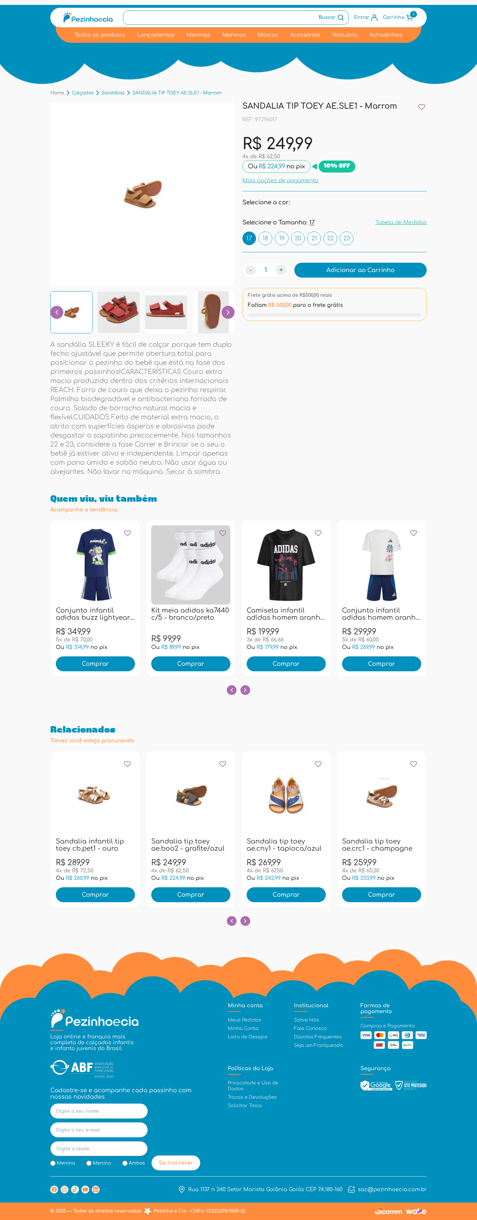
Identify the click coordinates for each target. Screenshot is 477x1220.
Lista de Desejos (247, 1037)
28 (198, 613)
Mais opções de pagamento (280, 180)
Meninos (234, 35)
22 (330, 238)
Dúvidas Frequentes (318, 1037)
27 (88, 844)
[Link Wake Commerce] (416, 1211)
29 (116, 844)
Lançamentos (156, 35)
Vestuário (345, 35)
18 (265, 238)
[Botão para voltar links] (56, 312)
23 (346, 238)
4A (81, 613)
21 (314, 238)
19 (282, 238)
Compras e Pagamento (388, 1025)
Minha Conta (243, 1028)
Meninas (198, 35)
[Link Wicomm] (388, 1211)
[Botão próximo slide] (245, 690)
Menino (102, 1163)
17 (249, 238)
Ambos (137, 1163)
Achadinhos (386, 35)
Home (57, 92)
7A (109, 613)
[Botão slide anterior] (231, 690)
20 (298, 238)
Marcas (268, 35)
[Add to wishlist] (422, 107)
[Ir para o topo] (458, 1180)
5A (95, 613)
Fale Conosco (310, 1028)
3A (67, 613)
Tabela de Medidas (401, 222)
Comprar (95, 664)
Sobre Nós (306, 1020)
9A (123, 613)
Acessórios (305, 35)
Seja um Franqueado (318, 1045)
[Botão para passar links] (228, 312)
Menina (66, 1163)
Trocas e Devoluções (252, 1097)
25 (183, 613)
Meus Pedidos (244, 1020)
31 (212, 613)
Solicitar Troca (245, 1105)
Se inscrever (176, 1163)
